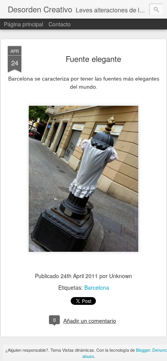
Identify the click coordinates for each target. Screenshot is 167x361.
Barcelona (96, 287)
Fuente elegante (93, 58)
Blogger (143, 350)
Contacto (60, 24)
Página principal (23, 24)
